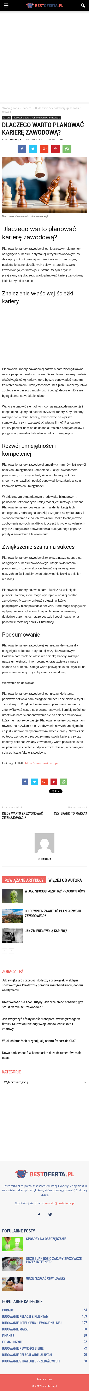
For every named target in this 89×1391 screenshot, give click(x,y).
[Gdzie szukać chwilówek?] (12, 1284)
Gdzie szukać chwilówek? (45, 1278)
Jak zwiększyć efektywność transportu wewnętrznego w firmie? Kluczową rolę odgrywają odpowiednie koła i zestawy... (41, 1024)
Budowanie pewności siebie (22, 1348)
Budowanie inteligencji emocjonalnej (31, 1323)
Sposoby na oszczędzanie (46, 1239)
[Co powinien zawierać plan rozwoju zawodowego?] (12, 916)
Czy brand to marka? (70, 813)
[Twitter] (50, 1215)
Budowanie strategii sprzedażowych (31, 1361)
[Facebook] (39, 1215)
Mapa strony (44, 1379)
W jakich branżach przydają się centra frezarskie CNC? (39, 1041)
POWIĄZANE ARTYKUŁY (24, 880)
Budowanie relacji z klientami (25, 1316)
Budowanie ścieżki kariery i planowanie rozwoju (36, 117)
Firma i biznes (12, 1342)
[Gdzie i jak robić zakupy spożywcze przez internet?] (12, 1264)
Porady (8, 1310)
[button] (83, 5)
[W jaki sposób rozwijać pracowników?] (12, 896)
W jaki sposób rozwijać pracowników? (55, 891)
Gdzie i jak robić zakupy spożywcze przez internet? (54, 1260)
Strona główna (10, 108)
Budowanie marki (15, 1329)
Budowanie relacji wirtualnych (27, 1355)
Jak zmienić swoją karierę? (46, 931)
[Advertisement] (44, 57)
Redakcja (15, 139)
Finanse (8, 1336)
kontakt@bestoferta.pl (60, 1203)
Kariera (6, 117)
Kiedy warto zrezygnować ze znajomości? (22, 815)
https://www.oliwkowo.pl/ (41, 763)
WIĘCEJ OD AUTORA (65, 880)
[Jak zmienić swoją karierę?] (12, 936)
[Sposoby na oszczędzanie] (12, 1244)
